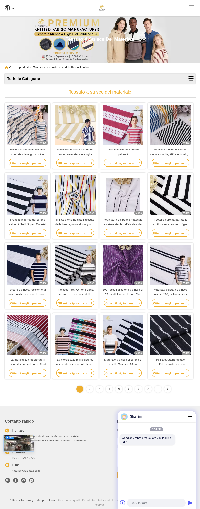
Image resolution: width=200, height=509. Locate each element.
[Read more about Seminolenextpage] (158, 389)
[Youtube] (23, 481)
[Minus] (190, 416)
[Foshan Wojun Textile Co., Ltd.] (101, 8)
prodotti (24, 67)
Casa (12, 67)
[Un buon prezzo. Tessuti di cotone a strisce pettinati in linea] (122, 125)
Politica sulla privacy (21, 500)
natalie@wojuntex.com (26, 470)
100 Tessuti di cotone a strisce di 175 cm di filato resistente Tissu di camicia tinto (123, 294)
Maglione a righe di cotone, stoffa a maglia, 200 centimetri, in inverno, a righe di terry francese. (170, 154)
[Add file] (122, 502)
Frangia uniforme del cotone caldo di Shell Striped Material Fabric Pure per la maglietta (27, 224)
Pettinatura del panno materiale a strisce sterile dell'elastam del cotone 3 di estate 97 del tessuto (123, 224)
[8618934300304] (31, 481)
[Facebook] (15, 481)
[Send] (190, 502)
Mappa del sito (46, 500)
